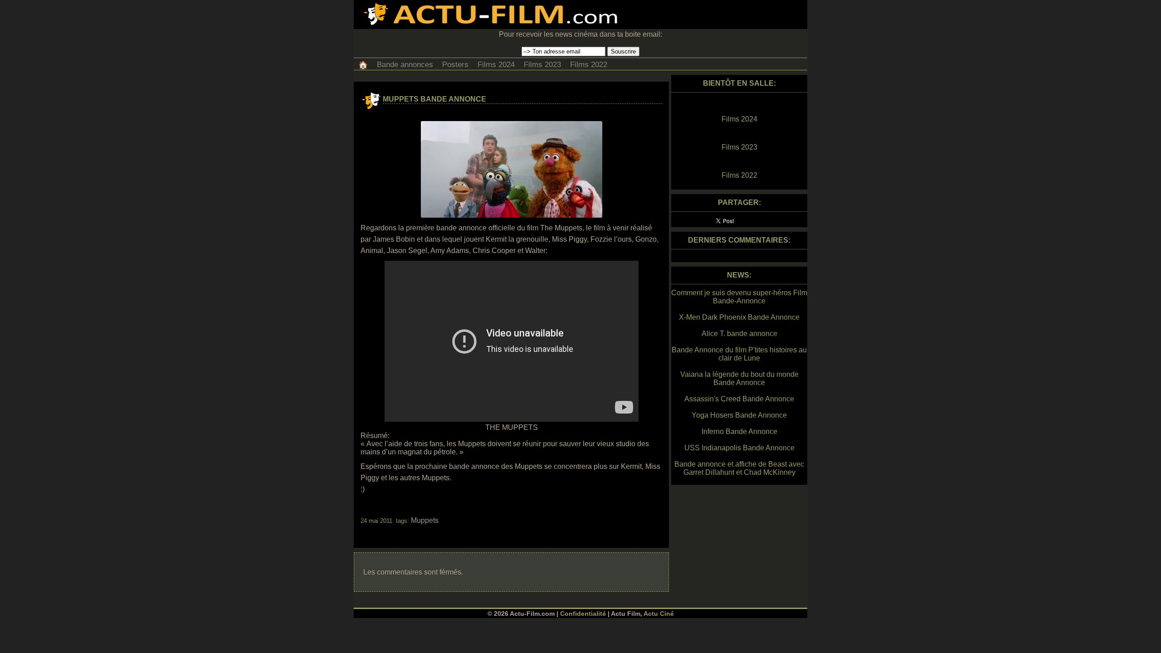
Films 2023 (542, 64)
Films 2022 (588, 64)
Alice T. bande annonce (739, 333)
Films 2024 (496, 64)
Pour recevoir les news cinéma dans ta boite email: (580, 34)
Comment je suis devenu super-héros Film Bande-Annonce (739, 297)
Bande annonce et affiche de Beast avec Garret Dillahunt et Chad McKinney (739, 468)
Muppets (425, 520)
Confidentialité (583, 613)
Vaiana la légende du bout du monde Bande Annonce (739, 378)
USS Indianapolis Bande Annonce (739, 448)
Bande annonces (405, 64)
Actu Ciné (659, 613)
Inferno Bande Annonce (739, 431)
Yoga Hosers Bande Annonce (739, 415)
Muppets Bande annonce (434, 99)
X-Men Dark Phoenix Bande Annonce (739, 317)
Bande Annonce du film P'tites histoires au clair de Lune (739, 354)
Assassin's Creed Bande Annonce (739, 399)
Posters (455, 64)
